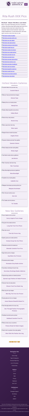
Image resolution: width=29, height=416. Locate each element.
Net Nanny (14, 394)
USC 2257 (14, 383)
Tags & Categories (14, 358)
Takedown (14, 381)
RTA (14, 396)
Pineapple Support (14, 391)
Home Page (14, 355)
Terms (14, 373)
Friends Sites (14, 365)
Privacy (14, 378)
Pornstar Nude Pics (14, 360)
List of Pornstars (14, 363)
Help (14, 376)
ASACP (14, 398)
